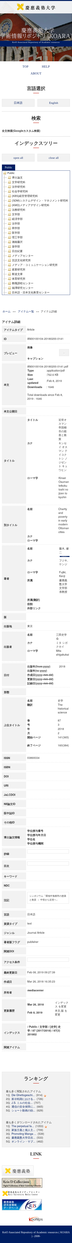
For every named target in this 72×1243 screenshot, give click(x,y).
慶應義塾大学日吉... (23, 1137)
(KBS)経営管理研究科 (25, 195)
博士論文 (17, 177)
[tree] (36, 232)
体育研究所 (18, 278)
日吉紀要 (17, 251)
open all (18, 157)
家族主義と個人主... (23, 1130)
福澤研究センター (22, 287)
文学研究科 (18, 182)
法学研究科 (18, 186)
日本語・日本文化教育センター (31, 292)
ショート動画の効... (23, 1110)
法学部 (16, 223)
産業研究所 (18, 269)
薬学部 (16, 246)
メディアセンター (22, 255)
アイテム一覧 (26, 311)
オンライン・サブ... (23, 1141)
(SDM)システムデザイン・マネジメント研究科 (40, 200)
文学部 (16, 214)
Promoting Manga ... (24, 1134)
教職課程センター (22, 283)
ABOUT (36, 73)
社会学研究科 (20, 191)
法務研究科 (18, 209)
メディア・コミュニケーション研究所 (35, 264)
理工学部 (17, 237)
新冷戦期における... (23, 1099)
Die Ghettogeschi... (23, 1095)
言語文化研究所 (21, 260)
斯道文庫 (17, 274)
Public (8, 167)
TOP (25, 66)
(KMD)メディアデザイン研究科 (30, 205)
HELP (46, 66)
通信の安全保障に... (23, 1106)
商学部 (16, 228)
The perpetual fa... (23, 1126)
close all (54, 157)
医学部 (16, 232)
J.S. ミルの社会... (22, 1103)
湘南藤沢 (17, 241)
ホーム (6, 311)
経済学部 (17, 218)
